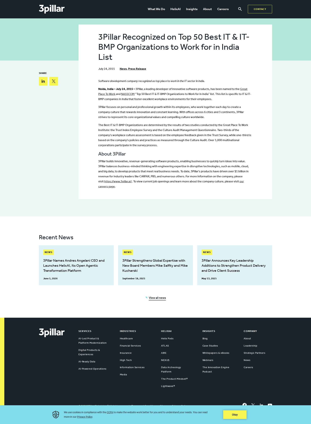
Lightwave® (168, 386)
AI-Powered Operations (92, 368)
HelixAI (175, 9)
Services (84, 331)
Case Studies (210, 345)
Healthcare (126, 338)
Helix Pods (167, 338)
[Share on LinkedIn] (43, 81)
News (123, 68)
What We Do (156, 9)
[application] (155, 414)
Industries (128, 331)
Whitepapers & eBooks (215, 352)
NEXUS (165, 360)
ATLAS (165, 345)
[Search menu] (240, 9)
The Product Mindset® (174, 378)
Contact (260, 9)
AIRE (163, 352)
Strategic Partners (254, 352)
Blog (205, 338)
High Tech (126, 360)
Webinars (207, 360)
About (207, 9)
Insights (192, 9)
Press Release (137, 68)
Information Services (132, 367)
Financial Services (130, 345)
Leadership (250, 345)
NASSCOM (128, 94)
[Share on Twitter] (53, 81)
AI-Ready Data (86, 361)
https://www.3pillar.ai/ (118, 181)
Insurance (126, 352)
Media (123, 374)
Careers (223, 9)
